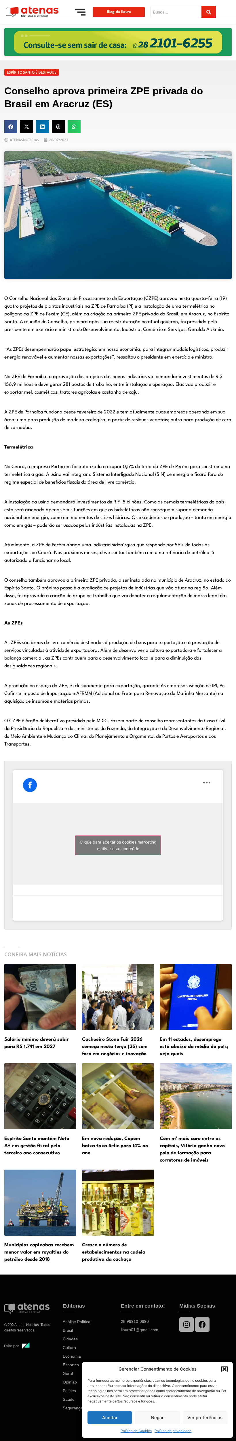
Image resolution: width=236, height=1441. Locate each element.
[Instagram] (186, 1324)
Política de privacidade (173, 1431)
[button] (224, 1369)
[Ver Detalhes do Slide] (118, 42)
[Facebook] (202, 1324)
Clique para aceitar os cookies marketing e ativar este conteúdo (118, 845)
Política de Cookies (136, 1431)
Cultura (69, 1347)
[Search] (208, 12)
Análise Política (76, 1321)
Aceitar (110, 1417)
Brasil (68, 1330)
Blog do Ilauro (119, 12)
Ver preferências (204, 1417)
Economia (72, 1356)
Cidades (70, 1339)
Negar (157, 1417)
